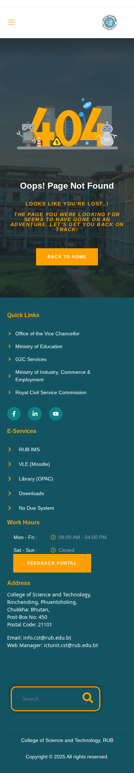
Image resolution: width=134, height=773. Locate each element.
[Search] (87, 698)
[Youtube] (56, 414)
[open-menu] (11, 23)
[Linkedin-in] (34, 414)
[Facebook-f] (14, 414)
